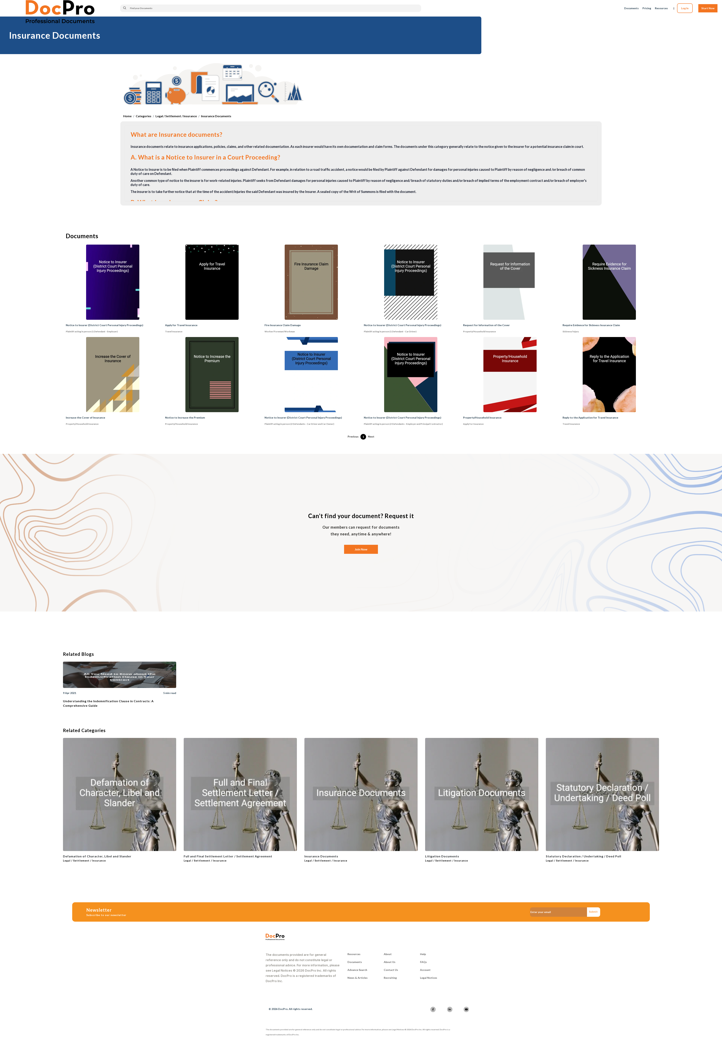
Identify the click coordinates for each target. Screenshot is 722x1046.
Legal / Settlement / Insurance (176, 116)
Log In (685, 8)
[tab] (361, 135)
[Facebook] (433, 1009)
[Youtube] (466, 1009)
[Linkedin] (449, 1009)
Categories (143, 116)
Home (127, 116)
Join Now (361, 549)
